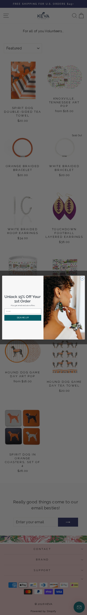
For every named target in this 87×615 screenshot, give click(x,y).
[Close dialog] (82, 278)
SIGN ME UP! (23, 318)
